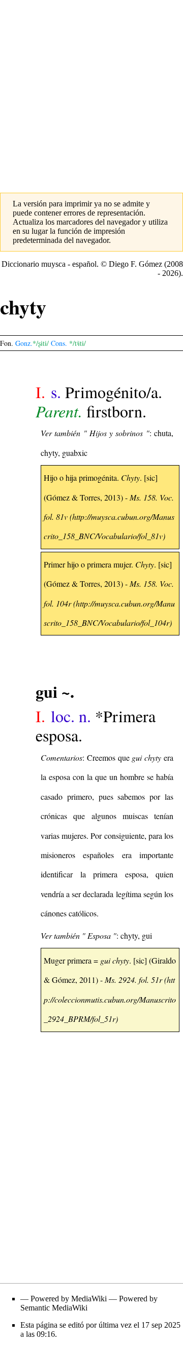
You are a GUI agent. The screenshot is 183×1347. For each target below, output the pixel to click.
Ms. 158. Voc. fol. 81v (109, 507)
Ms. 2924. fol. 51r (133, 979)
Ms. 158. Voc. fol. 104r (109, 593)
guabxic (74, 452)
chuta (162, 433)
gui (147, 935)
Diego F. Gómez (135, 264)
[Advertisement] (91, 91)
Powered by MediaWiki (68, 1298)
